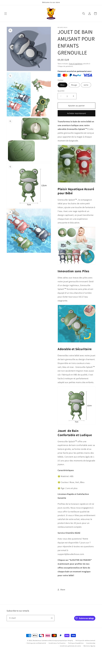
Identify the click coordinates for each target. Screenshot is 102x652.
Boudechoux (37, 640)
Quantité (61, 91)
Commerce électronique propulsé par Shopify (57, 640)
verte (86, 85)
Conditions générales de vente (70, 646)
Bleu (62, 85)
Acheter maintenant (76, 113)
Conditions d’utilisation (57, 643)
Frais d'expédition (76, 64)
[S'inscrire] (51, 618)
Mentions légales (89, 646)
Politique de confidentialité (36, 643)
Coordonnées (90, 643)
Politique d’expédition (76, 643)
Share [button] (62, 589)
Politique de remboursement (85, 640)
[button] (5, 13)
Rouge (74, 85)
